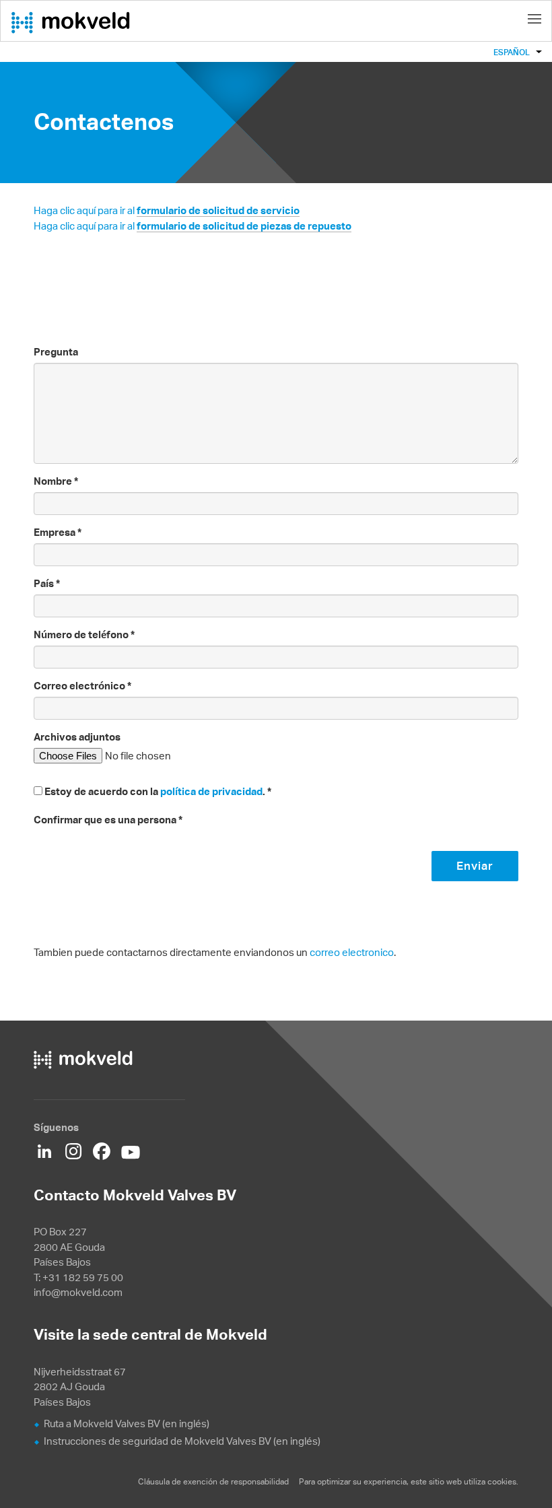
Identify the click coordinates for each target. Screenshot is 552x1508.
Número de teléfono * (84, 634)
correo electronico (352, 952)
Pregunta (56, 351)
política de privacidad (211, 791)
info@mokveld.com (78, 1292)
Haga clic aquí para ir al (167, 210)
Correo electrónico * (82, 685)
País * (47, 583)
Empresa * (57, 532)
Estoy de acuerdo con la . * (157, 791)
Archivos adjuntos (77, 737)
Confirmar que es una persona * (108, 819)
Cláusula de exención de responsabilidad (214, 1481)
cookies (501, 1481)
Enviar (474, 866)
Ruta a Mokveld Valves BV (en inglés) (126, 1423)
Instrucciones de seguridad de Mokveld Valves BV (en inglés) (182, 1441)
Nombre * (56, 481)
